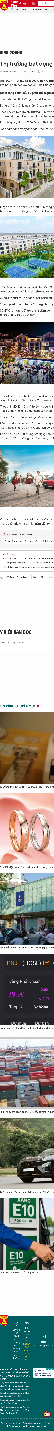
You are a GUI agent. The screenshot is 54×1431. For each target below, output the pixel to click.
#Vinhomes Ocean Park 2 (17, 577)
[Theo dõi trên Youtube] (24, 3)
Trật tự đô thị (23, 10)
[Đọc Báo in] (35, 3)
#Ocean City (38, 577)
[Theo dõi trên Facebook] (20, 3)
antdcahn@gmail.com (44, 1346)
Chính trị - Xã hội (41, 10)
